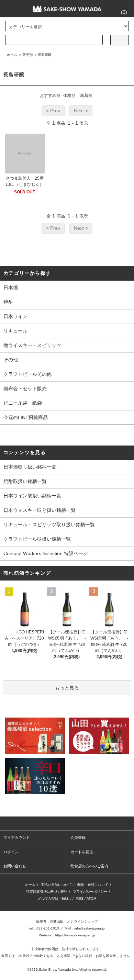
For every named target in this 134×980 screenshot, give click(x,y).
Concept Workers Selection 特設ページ (45, 553)
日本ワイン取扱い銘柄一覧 (32, 495)
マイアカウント (16, 837)
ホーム (12, 55)
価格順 (69, 95)
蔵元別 (27, 55)
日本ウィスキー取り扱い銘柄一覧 (39, 510)
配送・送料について (92, 885)
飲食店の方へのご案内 (89, 866)
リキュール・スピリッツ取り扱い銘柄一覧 (49, 524)
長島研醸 (45, 55)
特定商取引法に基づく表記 (46, 891)
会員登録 (78, 837)
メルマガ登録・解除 (53, 898)
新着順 (86, 95)
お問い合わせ (14, 866)
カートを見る (81, 852)
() (124, 12)
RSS (79, 898)
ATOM (91, 898)
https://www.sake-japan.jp (75, 935)
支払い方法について (56, 885)
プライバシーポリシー (90, 891)
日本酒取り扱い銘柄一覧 (29, 467)
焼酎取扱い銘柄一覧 (25, 481)
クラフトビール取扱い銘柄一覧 (37, 539)
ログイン (11, 852)
